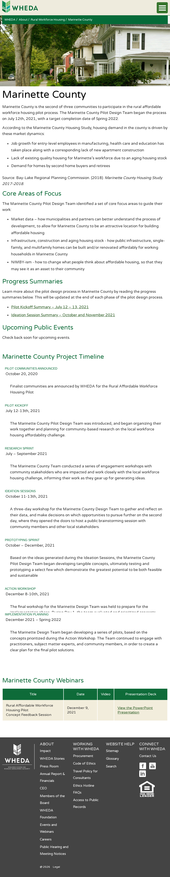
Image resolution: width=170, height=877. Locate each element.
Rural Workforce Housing (48, 19)
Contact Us (147, 756)
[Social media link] (142, 765)
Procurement (83, 756)
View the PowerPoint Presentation (135, 710)
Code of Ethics (84, 763)
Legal (56, 866)
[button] (162, 7)
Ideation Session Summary (35, 315)
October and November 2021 (88, 315)
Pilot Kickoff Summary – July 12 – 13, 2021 (50, 307)
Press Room (49, 766)
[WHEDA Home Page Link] (20, 6)
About (23, 19)
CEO (43, 788)
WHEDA (10, 19)
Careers (46, 839)
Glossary (112, 759)
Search (111, 766)
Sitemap (112, 751)
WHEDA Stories (52, 759)
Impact (45, 751)
